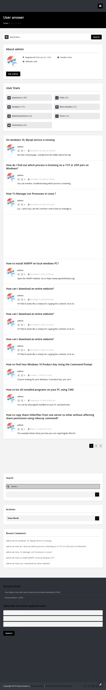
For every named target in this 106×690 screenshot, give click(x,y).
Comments (19, 125)
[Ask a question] (100, 684)
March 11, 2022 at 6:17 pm (40, 429)
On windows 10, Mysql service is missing (30, 139)
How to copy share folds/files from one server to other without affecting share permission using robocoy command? (50, 416)
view (35, 61)
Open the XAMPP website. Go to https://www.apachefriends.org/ (46, 278)
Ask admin (13, 74)
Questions (19, 97)
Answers (18, 106)
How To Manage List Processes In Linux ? (31, 193)
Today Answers (37, 686)
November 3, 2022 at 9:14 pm (42, 299)
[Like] (18, 150)
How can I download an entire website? (30, 288)
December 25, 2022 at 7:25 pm (42, 179)
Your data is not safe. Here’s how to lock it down (25, 592)
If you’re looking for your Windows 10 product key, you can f (44, 379)
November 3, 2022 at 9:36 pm (42, 274)
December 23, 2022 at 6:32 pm (42, 204)
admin (19, 49)
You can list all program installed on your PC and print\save (43, 404)
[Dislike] (22, 150)
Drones (8, 597)
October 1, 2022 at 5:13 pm (41, 375)
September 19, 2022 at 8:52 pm (42, 400)
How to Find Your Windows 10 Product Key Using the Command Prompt (49, 364)
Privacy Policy (66, 686)
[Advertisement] (53, 236)
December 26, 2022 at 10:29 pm (43, 150)
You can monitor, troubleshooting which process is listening (44, 183)
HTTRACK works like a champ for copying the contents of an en (45, 303)
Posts (64, 116)
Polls (64, 97)
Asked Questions (22, 116)
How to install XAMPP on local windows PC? (32, 263)
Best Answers (68, 106)
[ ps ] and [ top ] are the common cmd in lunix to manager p (44, 208)
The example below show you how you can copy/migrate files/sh (46, 433)
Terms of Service (52, 686)
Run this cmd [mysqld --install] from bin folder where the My (44, 155)
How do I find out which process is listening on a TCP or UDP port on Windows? (50, 546)
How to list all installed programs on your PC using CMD (40, 389)
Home (5, 23)
